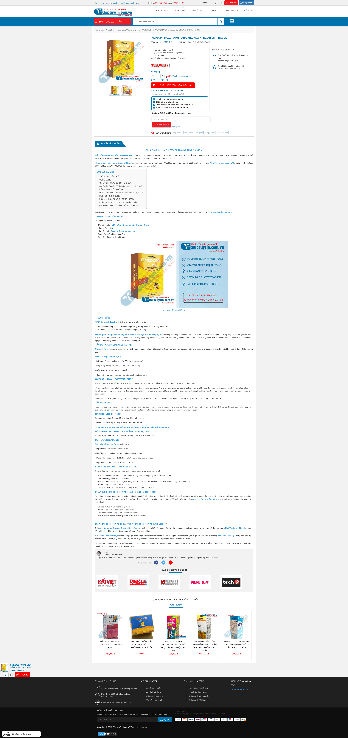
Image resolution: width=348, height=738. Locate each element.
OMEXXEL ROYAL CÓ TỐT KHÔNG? (115, 183)
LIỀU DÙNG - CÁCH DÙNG (111, 189)
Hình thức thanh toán (198, 692)
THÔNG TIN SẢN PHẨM (109, 176)
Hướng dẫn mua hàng (198, 688)
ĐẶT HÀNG (22, 674)
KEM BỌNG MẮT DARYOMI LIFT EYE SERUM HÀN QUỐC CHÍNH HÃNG (236, 645)
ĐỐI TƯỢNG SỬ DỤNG (109, 196)
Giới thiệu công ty (153, 688)
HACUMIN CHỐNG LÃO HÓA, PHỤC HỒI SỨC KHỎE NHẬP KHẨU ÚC (110, 644)
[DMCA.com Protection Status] (107, 734)
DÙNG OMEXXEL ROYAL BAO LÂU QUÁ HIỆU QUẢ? (122, 193)
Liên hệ (248, 10)
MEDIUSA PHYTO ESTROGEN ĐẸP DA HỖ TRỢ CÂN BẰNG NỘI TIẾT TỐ (141, 645)
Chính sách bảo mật (154, 696)
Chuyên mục (197, 10)
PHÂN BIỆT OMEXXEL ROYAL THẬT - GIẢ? (118, 202)
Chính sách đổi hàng (197, 700)
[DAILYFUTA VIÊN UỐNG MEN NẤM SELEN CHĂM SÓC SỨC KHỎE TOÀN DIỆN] (173, 620)
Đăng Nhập (247, 3)
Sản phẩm (179, 10)
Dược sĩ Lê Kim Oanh (112, 555)
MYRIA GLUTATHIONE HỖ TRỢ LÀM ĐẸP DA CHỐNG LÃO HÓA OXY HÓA (205, 644)
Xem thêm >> (176, 605)
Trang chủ (161, 10)
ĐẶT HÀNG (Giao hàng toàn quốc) (176, 85)
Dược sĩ (215, 10)
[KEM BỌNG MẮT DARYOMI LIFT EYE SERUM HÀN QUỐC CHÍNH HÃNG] (236, 620)
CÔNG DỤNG (105, 180)
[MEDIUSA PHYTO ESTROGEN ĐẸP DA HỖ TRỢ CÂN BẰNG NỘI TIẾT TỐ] (142, 620)
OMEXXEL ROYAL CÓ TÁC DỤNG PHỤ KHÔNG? (120, 186)
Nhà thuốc (232, 10)
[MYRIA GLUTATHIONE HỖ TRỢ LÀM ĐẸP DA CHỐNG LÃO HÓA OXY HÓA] (205, 620)
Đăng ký (232, 3)
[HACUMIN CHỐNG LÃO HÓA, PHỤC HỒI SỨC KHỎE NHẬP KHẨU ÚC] (110, 620)
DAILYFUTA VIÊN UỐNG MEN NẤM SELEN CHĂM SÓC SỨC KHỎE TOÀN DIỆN (173, 645)
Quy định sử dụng (153, 692)
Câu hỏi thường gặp (154, 700)
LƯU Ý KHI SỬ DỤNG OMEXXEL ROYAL (117, 199)
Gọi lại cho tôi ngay (161, 125)
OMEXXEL (168, 42)
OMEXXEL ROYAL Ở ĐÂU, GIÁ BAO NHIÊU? (118, 206)
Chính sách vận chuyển (199, 696)
